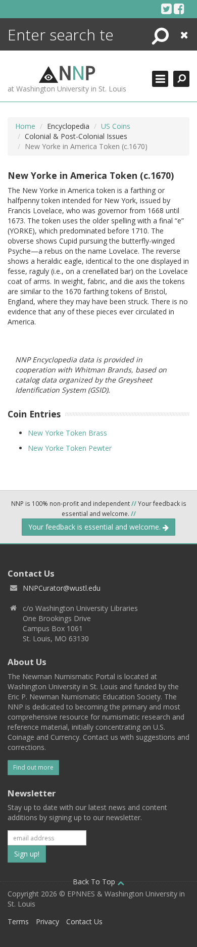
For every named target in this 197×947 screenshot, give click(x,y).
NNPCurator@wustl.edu (62, 588)
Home (25, 126)
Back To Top (95, 881)
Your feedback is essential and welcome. (95, 527)
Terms (18, 921)
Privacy (47, 921)
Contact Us (84, 921)
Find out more (33, 767)
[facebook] (179, 9)
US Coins (115, 126)
